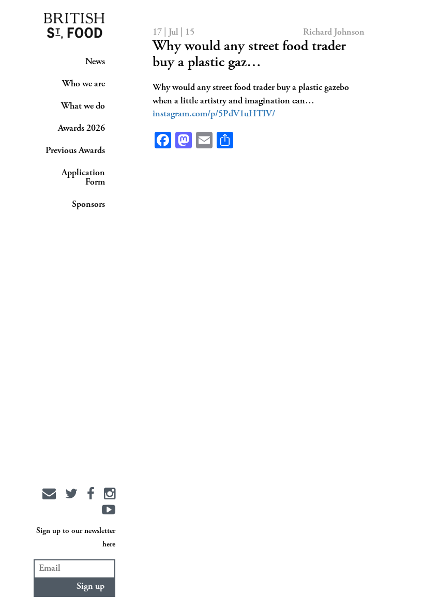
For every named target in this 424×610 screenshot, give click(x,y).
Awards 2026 (81, 128)
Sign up (90, 586)
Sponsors (88, 204)
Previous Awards (75, 151)
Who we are (83, 84)
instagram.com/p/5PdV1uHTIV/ (214, 114)
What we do (83, 106)
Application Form (83, 178)
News (95, 62)
